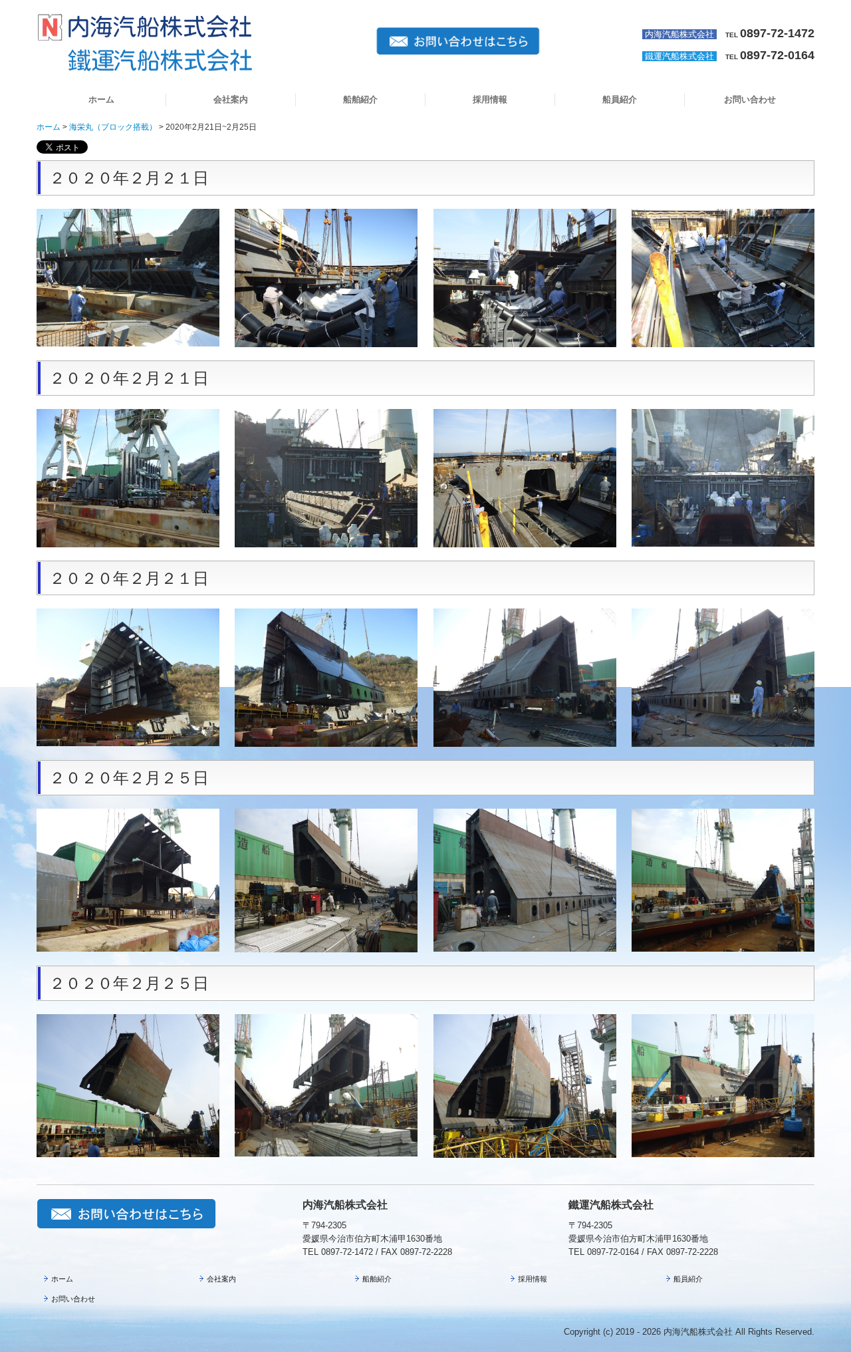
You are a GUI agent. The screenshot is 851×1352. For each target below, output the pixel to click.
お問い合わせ (750, 99)
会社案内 (230, 99)
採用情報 (490, 99)
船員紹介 (619, 99)
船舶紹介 (360, 99)
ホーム (101, 99)
